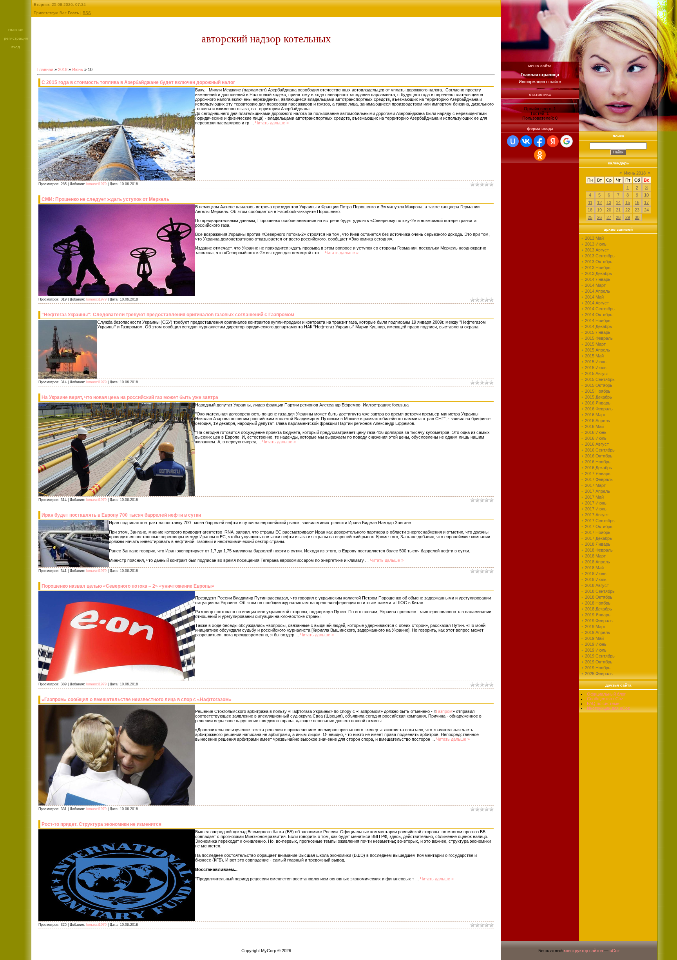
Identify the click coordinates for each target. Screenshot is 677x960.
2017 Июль (595, 508)
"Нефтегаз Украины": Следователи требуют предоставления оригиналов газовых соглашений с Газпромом (168, 314)
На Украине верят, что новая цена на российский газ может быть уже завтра (130, 397)
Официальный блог (606, 694)
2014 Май (594, 297)
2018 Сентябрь (600, 591)
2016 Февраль (599, 408)
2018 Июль (595, 579)
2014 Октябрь (598, 314)
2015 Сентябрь (600, 379)
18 (590, 210)
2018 (62, 69)
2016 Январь (597, 403)
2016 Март (595, 414)
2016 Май (594, 426)
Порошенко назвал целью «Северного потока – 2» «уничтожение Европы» (128, 586)
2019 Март (595, 626)
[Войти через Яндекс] (553, 141)
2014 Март (595, 285)
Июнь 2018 (635, 173)
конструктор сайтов (583, 950)
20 (608, 210)
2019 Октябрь (598, 661)
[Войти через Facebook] (539, 141)
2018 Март (595, 556)
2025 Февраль (599, 673)
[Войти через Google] (566, 141)
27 (608, 217)
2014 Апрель (597, 291)
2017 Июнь (595, 503)
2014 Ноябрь (597, 320)
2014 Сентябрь (600, 308)
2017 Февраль (599, 479)
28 (618, 217)
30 (637, 217)
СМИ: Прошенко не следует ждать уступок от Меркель (105, 199)
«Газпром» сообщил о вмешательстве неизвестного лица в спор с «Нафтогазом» (137, 699)
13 (608, 202)
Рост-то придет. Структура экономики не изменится (101, 824)
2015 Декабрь (598, 397)
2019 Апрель (597, 632)
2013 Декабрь (598, 273)
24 (646, 210)
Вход (15, 47)
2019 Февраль (599, 620)
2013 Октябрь (598, 261)
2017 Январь (597, 473)
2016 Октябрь (598, 456)
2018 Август (597, 585)
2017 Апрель (597, 491)
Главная (15, 29)
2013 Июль (595, 244)
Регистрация (16, 38)
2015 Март (595, 344)
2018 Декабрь (598, 609)
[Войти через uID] (513, 141)
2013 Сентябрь (600, 255)
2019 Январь (597, 614)
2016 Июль (595, 438)
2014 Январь (597, 279)
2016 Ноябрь (597, 461)
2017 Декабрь (598, 538)
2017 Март (595, 485)
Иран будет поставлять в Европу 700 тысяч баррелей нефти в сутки (121, 515)
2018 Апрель (597, 561)
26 (599, 217)
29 (627, 217)
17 (646, 202)
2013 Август (597, 250)
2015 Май (594, 355)
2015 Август (597, 373)
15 (627, 202)
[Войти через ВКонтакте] (526, 141)
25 (590, 217)
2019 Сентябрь (600, 656)
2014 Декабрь (598, 326)
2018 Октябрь (598, 597)
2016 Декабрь (598, 467)
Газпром (444, 711)
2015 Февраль (599, 338)
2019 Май (594, 638)
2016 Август (597, 444)
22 (627, 210)
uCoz (615, 950)
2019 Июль (595, 650)
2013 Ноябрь (597, 267)
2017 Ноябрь (597, 532)
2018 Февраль (599, 550)
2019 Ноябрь (597, 667)
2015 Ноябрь (597, 391)
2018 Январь (597, 544)
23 (637, 210)
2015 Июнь (595, 361)
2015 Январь (597, 332)
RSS (87, 13)
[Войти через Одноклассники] (540, 155)
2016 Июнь (595, 432)
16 (637, 202)
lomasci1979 (96, 184)
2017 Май (594, 497)
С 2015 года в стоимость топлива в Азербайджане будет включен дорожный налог (138, 82)
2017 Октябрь (598, 526)
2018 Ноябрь (597, 603)
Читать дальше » (272, 122)
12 (599, 202)
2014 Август (597, 303)
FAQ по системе (603, 703)
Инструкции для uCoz (608, 708)
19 (599, 210)
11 (590, 202)
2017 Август (597, 514)
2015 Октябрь (598, 385)
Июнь (77, 69)
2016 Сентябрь (600, 450)
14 (618, 202)
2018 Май (594, 567)
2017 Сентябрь (600, 520)
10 (646, 195)
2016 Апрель (597, 420)
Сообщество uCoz (605, 698)
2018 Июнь (595, 573)
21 (618, 210)
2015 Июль (595, 367)
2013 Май (594, 238)
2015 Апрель (597, 350)
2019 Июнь (595, 644)
